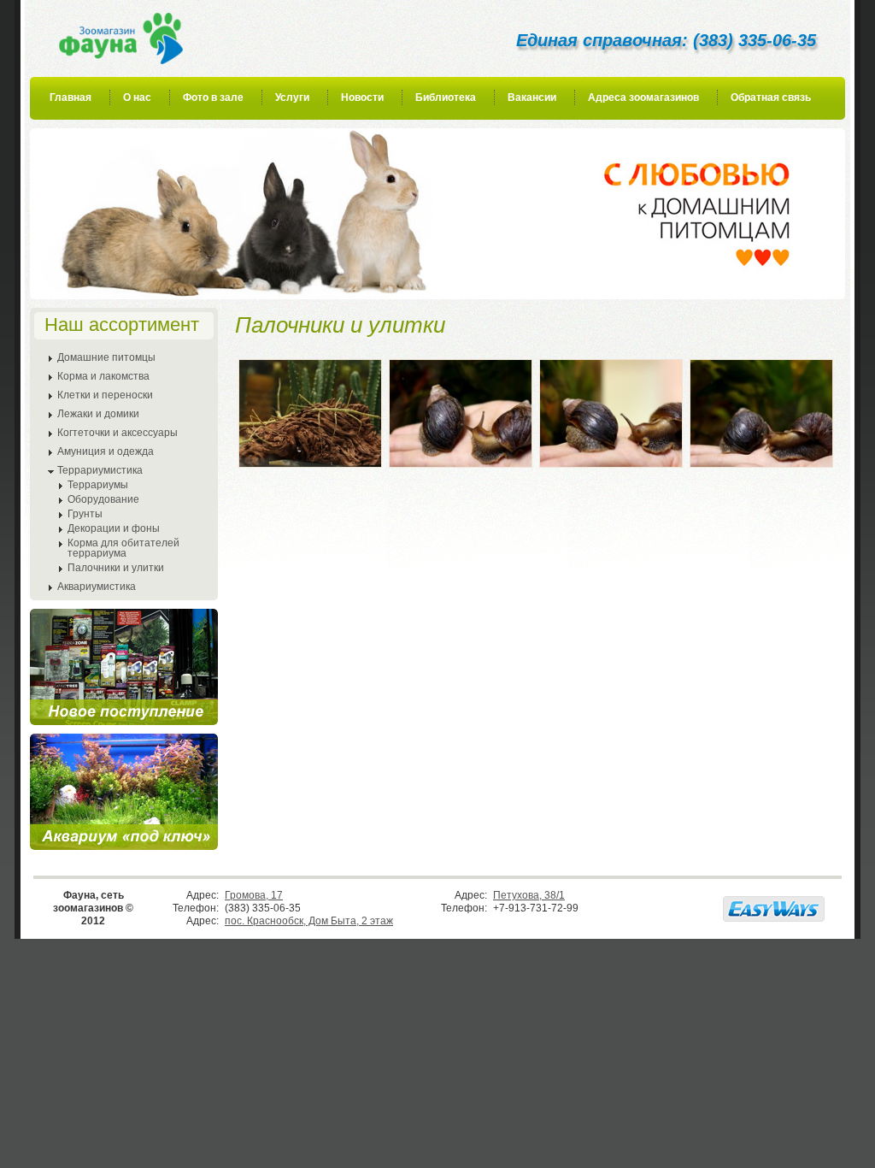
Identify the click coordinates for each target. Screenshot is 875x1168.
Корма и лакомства (103, 376)
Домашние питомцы (106, 357)
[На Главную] (121, 38)
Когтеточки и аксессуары (117, 433)
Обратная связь (771, 97)
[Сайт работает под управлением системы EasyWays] (774, 909)
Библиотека (445, 97)
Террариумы (98, 485)
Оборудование (103, 499)
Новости (362, 97)
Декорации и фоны (114, 528)
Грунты (85, 514)
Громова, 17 (254, 895)
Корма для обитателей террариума (123, 548)
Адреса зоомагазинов (643, 97)
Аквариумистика (96, 587)
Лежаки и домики (98, 414)
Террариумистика (100, 470)
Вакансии (532, 97)
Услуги (292, 97)
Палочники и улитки (116, 568)
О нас (137, 97)
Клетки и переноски (105, 395)
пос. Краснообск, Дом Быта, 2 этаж (309, 921)
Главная (70, 97)
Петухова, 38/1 (529, 895)
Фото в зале (213, 97)
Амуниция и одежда (105, 451)
